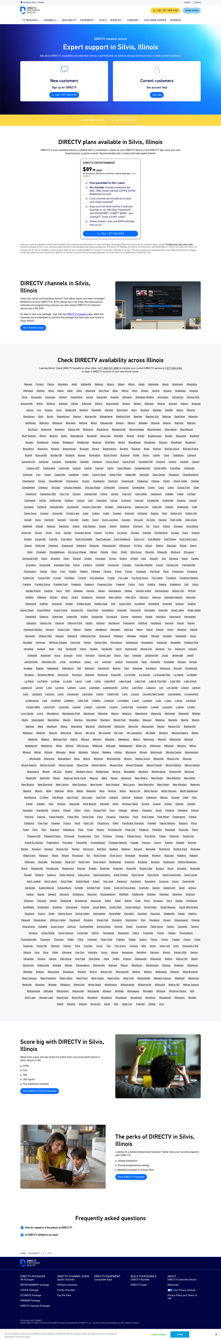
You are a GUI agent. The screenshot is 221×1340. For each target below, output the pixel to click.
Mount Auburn (29, 765)
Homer (87, 642)
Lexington (87, 694)
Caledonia (178, 455)
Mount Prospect (134, 765)
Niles (48, 791)
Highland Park (88, 636)
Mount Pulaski (154, 765)
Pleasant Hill (33, 836)
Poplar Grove (134, 836)
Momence (131, 752)
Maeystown (141, 713)
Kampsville (132, 661)
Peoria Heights (167, 823)
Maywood (66, 732)
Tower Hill (41, 946)
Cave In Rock (99, 474)
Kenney (117, 668)
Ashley (74, 403)
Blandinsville (119, 429)
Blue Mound (186, 429)
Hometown (116, 642)
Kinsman (77, 674)
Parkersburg (178, 816)
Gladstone (86, 597)
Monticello (35, 758)
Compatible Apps (103, 1279)
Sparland (29, 913)
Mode (72, 752)
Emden (88, 558)
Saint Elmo (153, 875)
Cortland (41, 507)
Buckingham (109, 448)
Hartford (142, 623)
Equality (154, 558)
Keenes (40, 668)
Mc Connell (104, 732)
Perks (26, 829)
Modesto (83, 752)
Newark (28, 384)
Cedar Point (115, 474)
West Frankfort (48, 978)
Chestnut (43, 487)
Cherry (166, 481)
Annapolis (36, 397)
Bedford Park (123, 416)
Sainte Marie (82, 881)
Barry (134, 410)
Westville (27, 984)
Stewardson (40, 920)
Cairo (166, 455)
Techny (95, 933)
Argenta (114, 397)
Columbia (101, 500)
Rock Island (99, 862)
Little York (83, 700)
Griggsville (97, 616)
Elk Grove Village (77, 552)
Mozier (46, 771)
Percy (194, 823)
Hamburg (137, 616)
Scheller (79, 887)
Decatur (162, 519)
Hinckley (167, 636)
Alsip (79, 390)
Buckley (124, 448)
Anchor (156, 390)
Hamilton (161, 616)
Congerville (153, 500)
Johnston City (48, 661)
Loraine (76, 707)
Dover (49, 532)
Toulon (187, 939)
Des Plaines (89, 526)
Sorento (85, 907)
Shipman (29, 900)
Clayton (77, 494)
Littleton (96, 700)
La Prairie (42, 681)
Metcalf (162, 739)
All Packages (27, 1279)
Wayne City (106, 971)
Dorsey (38, 532)
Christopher (138, 487)
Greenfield (30, 616)
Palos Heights (56, 816)
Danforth (49, 519)
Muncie (116, 771)
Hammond (175, 616)
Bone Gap (105, 436)
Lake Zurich (190, 681)
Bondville (92, 436)
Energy (123, 558)
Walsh (194, 958)
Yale (116, 1004)
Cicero (151, 487)
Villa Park (80, 958)
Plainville (183, 829)
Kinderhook (191, 668)
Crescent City (142, 507)
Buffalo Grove (172, 448)
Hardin (89, 623)
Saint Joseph (34, 881)
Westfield (179, 978)
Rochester (56, 862)
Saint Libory (50, 881)
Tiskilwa (120, 939)
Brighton (96, 442)
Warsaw (112, 965)
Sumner (118, 926)
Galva (195, 584)
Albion (131, 384)
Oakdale (113, 797)
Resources (172, 1284)
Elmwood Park (30, 558)
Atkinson (149, 403)
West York (128, 978)
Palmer (195, 810)
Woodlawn (121, 997)
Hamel (148, 616)
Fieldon (84, 571)
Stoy (143, 920)
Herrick (160, 629)
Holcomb (75, 642)
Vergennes (127, 952)
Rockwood (168, 862)
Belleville (193, 416)
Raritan (76, 849)
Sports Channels (66, 1279)
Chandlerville (55, 481)
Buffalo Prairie (190, 448)
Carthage (27, 474)
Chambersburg (190, 474)
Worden (192, 997)
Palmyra (29, 816)
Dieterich (124, 526)
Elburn (149, 545)
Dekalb (39, 526)
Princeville (81, 842)
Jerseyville (177, 655)
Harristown (129, 623)
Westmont (193, 978)
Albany (110, 384)
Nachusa (189, 771)
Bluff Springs (29, 436)
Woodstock (165, 997)
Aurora (29, 410)
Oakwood (151, 797)
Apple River (77, 397)
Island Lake (104, 655)
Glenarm (144, 597)
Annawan (50, 397)
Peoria (50, 384)
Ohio (51, 803)
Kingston (29, 674)
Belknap (166, 416)
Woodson (150, 997)
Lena (25, 694)
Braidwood (42, 442)
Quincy (157, 842)
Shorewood (81, 900)
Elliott (124, 552)
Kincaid (178, 668)
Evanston (31, 565)
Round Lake (146, 868)
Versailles (28, 958)
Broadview (149, 442)
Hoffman (40, 642)
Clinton (114, 494)
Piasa (90, 829)
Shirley (53, 900)
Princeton (67, 842)
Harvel (180, 623)
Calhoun (191, 455)
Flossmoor (178, 571)
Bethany (191, 423)
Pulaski (134, 842)
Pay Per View (64, 1295)
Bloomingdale (136, 429)
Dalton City (191, 513)
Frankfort (171, 578)
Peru (43, 829)
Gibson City (178, 590)
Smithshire (43, 907)
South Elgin (115, 907)
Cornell (193, 500)
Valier (55, 952)
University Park (190, 946)
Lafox (98, 681)
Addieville (86, 384)
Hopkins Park (191, 642)
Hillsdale (131, 636)
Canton (172, 461)
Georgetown (114, 590)
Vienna (52, 958)
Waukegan (68, 971)
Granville (122, 610)
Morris (86, 758)
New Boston (27, 784)
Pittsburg (144, 829)
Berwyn (167, 423)
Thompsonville (28, 939)
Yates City (127, 1004)
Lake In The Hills (157, 681)
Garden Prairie (33, 590)
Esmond (173, 558)
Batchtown (29, 416)
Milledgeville (125, 745)
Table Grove (156, 926)
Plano (195, 829)
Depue (76, 526)
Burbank (70, 455)
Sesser (40, 894)
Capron (196, 461)
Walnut (168, 958)
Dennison (64, 526)
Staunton (155, 913)
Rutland (39, 875)
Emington (100, 558)
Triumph (88, 946)
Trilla (77, 946)
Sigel (137, 900)
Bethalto (179, 423)
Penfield (151, 823)
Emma (112, 558)
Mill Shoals (83, 745)
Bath (40, 416)
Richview (195, 849)
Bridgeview (83, 442)
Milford (69, 745)
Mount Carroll (66, 765)
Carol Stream (124, 468)
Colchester (29, 500)
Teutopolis (123, 933)
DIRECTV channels (76, 314)
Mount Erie (82, 765)
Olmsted (104, 803)
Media (195, 732)
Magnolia (156, 713)
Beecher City (152, 416)
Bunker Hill (56, 455)
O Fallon (44, 797)
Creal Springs (124, 507)
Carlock (77, 468)
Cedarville (130, 474)
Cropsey (44, 513)
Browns (55, 448)
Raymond (88, 849)
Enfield (134, 558)
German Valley (143, 590)
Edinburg (81, 545)
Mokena (107, 752)
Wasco (124, 965)
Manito (67, 720)
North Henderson (189, 791)
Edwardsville (109, 545)
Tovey (197, 939)
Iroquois (68, 655)
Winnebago (133, 991)
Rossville (131, 868)
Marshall (90, 726)
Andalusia (180, 390)
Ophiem (191, 803)
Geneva (90, 590)
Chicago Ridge (92, 487)
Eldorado (171, 545)
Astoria (126, 403)
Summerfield (86, 926)
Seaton (156, 887)
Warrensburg (82, 965)
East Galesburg (122, 539)
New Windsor (180, 784)
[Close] (216, 1334)
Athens (137, 403)
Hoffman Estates (58, 642)
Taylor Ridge (47, 933)
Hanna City (46, 623)
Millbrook (97, 745)
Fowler (111, 578)
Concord (139, 500)
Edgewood (67, 545)
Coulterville (73, 507)
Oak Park (101, 797)
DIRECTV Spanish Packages (35, 1305)
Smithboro (191, 900)
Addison (99, 384)
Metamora (148, 739)
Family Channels (66, 1290)
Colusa (114, 500)
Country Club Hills (91, 507)
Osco (112, 810)
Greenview (57, 616)
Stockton (88, 920)
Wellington (161, 971)
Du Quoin (122, 532)
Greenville (72, 616)
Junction (106, 661)
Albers (121, 384)
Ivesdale (136, 655)
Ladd (88, 681)
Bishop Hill (74, 429)
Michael (188, 739)
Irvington (90, 655)
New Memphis (145, 784)
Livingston (123, 700)
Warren (68, 965)
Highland (72, 636)
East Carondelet (83, 539)
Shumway (96, 900)
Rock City (70, 862)
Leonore (49, 694)
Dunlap (175, 532)
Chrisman (123, 487)
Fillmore (95, 571)
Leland (185, 687)
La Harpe (178, 674)
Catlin (85, 474)
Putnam (146, 842)
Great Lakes (177, 610)
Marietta (172, 720)
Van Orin (79, 952)
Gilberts (29, 597)
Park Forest (148, 816)
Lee (161, 687)
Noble (80, 791)
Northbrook (30, 797)
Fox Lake (123, 578)
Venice (114, 952)
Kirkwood (102, 674)
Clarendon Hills (48, 494)
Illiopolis (160, 649)
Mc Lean (118, 732)
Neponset (126, 778)
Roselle (92, 868)
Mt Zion (57, 771)
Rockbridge (115, 862)
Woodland (106, 997)
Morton (128, 758)
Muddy (69, 771)
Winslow (160, 991)
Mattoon (40, 732)
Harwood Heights (33, 629)
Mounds (187, 758)
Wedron (136, 971)
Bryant (95, 448)
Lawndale (94, 687)
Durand (196, 532)
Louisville (101, 707)
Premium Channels (67, 1284)
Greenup (44, 616)
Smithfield (28, 907)
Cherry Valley (180, 481)
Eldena (159, 545)
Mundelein (129, 771)
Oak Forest (72, 797)
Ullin (143, 946)
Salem (96, 881)
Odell (185, 797)
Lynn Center (27, 713)
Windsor (107, 991)
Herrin (170, 629)
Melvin (73, 739)
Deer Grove (191, 519)
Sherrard (190, 894)
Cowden (109, 507)
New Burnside (45, 784)
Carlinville (64, 468)
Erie (164, 558)
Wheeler (52, 984)
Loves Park (127, 707)
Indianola (180, 649)
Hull (60, 649)
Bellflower (30, 423)
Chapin (85, 481)
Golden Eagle (84, 603)
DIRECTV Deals (139, 1284)
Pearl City (89, 823)
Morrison (98, 758)
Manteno (105, 720)
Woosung (180, 997)
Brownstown (69, 448)
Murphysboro (159, 771)
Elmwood (189, 552)
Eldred (183, 545)
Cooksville (167, 500)
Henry (140, 629)
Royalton (182, 868)
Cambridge (70, 461)
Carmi (110, 468)
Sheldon (151, 894)
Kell (79, 668)
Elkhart (93, 552)
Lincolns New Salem (153, 694)
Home (22, 1253)
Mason (161, 726)
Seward (52, 894)
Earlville (53, 539)
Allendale (28, 390)
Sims (169, 900)
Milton (192, 745)
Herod (149, 629)
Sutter (129, 926)
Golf (113, 603)
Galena (162, 584)
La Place (29, 681)
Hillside (143, 636)
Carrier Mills (160, 468)
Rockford (129, 862)
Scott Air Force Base (124, 887)
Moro (77, 758)
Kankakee (169, 661)
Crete (194, 507)
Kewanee (137, 668)
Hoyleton (28, 649)
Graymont (135, 610)
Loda (158, 700)
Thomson (45, 939)
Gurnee (124, 616)
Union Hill (165, 946)
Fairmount (113, 565)
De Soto (150, 519)
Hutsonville (131, 649)
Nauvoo (94, 778)
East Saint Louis (188, 539)
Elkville (104, 552)
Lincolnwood (191, 694)
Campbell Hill (145, 461)
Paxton (67, 823)
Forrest (57, 578)
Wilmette (48, 991)
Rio (88, 855)
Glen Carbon (115, 597)
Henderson (101, 629)
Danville (74, 519)
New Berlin (189, 778)
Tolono (143, 939)
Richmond (164, 849)
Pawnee (55, 823)
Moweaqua (33, 771)
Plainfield (170, 829)
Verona (194, 952)
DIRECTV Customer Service (181, 1279)
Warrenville (99, 965)
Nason (56, 778)
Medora (45, 739)
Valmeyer (67, 952)
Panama (110, 816)
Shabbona (78, 894)
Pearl (77, 823)
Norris (123, 791)
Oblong (164, 797)
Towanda (28, 946)
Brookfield (176, 442)
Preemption (53, 842)
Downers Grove (83, 532)
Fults (141, 584)
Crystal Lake (72, 513)
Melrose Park (60, 739)
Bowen (168, 436)
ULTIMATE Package (30, 1295)
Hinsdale (27, 642)
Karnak (193, 661)
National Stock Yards (75, 778)
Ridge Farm (29, 855)
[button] (110, 1227)
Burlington (94, 455)
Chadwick (174, 474)
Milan (59, 745)
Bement (83, 423)
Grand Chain (27, 610)
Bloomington (154, 429)
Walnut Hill (181, 958)
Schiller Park (93, 887)
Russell (28, 875)
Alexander (153, 384)
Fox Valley (157, 578)
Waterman (192, 965)
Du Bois (109, 532)
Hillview (155, 636)
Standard (129, 913)
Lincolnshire (174, 694)
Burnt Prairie (110, 455)
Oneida (168, 803)
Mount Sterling (173, 765)
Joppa (87, 661)
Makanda (184, 713)
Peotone (183, 823)
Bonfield (118, 436)
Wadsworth (141, 958)
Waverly (82, 971)
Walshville (28, 965)
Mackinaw (89, 713)
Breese (55, 442)
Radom (169, 842)
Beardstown (63, 416)
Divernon (138, 526)
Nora (101, 791)
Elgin (30, 552)
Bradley (29, 442)
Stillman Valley (58, 920)
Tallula (170, 926)
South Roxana (167, 907)
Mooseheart (64, 758)
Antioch (63, 397)
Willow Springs (191, 984)
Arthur (39, 403)
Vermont (154, 952)
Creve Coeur (30, 513)
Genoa (101, 590)
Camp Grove (112, 461)
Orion (87, 810)
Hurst (118, 649)
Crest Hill (157, 507)
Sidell (118, 900)
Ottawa (134, 810)
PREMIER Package (30, 1300)
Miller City (141, 745)
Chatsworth (127, 481)
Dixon (156, 526)
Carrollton (175, 468)
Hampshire (190, 616)
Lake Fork (140, 681)
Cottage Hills (56, 507)
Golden (69, 603)
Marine (184, 720)
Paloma (41, 816)
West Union (113, 978)
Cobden (169, 494)
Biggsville (46, 429)
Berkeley (143, 423)
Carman (99, 468)
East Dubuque (103, 539)
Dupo (185, 532)
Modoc (95, 752)
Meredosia (123, 739)
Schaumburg (64, 887)
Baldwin (84, 410)
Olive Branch (89, 803)
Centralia (144, 474)
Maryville (133, 726)
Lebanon (151, 687)
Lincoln (135, 694)
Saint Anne (84, 875)
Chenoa (155, 481)
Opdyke (179, 803)
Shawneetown (107, 894)
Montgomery (191, 752)
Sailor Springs (67, 875)
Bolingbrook (77, 436)
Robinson (30, 862)
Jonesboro (74, 661)
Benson (120, 423)
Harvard (169, 623)
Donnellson (192, 526)
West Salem (97, 978)
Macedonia (53, 713)
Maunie (53, 732)
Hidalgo (59, 636)
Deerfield (27, 526)
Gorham (179, 603)
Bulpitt (28, 455)
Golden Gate (100, 603)
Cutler (106, 513)
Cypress (117, 513)
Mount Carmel (47, 765)
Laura (82, 687)
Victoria (41, 958)
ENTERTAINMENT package (34, 1284)
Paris (135, 816)
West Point (82, 978)
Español (197, 2)
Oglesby (40, 803)
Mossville (158, 758)
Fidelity (72, 571)
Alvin (134, 390)
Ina (169, 649)
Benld (94, 423)
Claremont (30, 494)
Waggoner (155, 958)
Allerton (41, 390)
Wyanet (83, 1004)
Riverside (143, 855)
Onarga (157, 803)
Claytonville (90, 494)
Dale (164, 513)
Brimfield (110, 442)
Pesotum (54, 829)
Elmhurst (175, 552)
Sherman (177, 894)
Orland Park (100, 810)
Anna (24, 397)
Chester (195, 481)
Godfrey (44, 603)
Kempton (89, 668)
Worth (60, 1004)
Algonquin (177, 384)
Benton (131, 423)
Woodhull (92, 997)
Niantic (38, 791)
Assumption (112, 403)
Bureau (82, 455)
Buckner (136, 448)
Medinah (33, 739)
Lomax (178, 700)
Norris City (134, 791)
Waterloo (179, 965)
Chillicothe (109, 487)
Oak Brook (57, 797)
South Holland (132, 907)
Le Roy (124, 687)
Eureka (195, 558)
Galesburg (175, 584)
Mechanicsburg (180, 732)
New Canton (62, 784)
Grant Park (92, 610)
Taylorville (82, 933)
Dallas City (176, 513)
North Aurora (151, 791)
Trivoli (99, 946)
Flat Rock (155, 571)
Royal (170, 868)
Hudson (41, 649)
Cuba (85, 513)
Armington (163, 397)
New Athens (141, 778)
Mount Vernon (192, 765)
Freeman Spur (104, 584)
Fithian (128, 571)
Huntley (94, 649)
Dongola (178, 526)
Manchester (38, 720)
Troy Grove (120, 946)
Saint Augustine (101, 875)
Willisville (160, 984)
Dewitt (113, 526)
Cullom (96, 513)
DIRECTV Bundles (140, 1279)
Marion (195, 720)
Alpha (60, 390)
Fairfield (100, 565)
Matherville (190, 726)
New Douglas (79, 784)
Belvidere (70, 423)
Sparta (41, 913)
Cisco (161, 487)
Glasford (100, 597)
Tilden (70, 939)
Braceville (181, 436)
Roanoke (169, 855)
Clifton (103, 494)
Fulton (131, 584)
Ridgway (43, 855)
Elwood (77, 558)
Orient (77, 810)
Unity (176, 946)
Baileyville (70, 410)
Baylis (50, 416)
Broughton (28, 448)
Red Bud (101, 849)
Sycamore (141, 926)
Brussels (84, 448)
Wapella (57, 965)
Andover (193, 390)
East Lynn (139, 539)
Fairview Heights (143, 565)
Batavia (191, 410)
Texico (135, 933)
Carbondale (49, 468)
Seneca (192, 887)
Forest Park (44, 578)
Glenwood (30, 603)
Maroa (64, 726)
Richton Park (180, 849)
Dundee (147, 532)
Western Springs (162, 978)
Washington (152, 965)
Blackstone (102, 429)
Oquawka (28, 810)
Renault (138, 849)
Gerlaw (128, 590)
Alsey (70, 390)
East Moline (154, 539)
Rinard (65, 855)
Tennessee (108, 933)
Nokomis (91, 791)
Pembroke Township (133, 823)
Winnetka (148, 991)
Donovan (26, 532)
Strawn (167, 920)
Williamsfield (127, 984)
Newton (27, 791)
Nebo (104, 778)
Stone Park (102, 920)
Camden (84, 461)
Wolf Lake (30, 997)
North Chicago (168, 791)
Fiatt (62, 571)
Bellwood (57, 423)
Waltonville (43, 965)
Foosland (192, 571)
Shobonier (65, 900)
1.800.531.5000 (110, 368)
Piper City (130, 829)
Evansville (45, 565)
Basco (179, 410)
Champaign (28, 481)
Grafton (192, 603)
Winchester (93, 991)
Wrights (71, 1004)
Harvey (191, 623)
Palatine (169, 810)
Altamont (90, 390)
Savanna (164, 881)
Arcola (89, 397)
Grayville (163, 610)
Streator (195, 920)
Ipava (57, 655)
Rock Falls (84, 862)
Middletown (31, 745)
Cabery (156, 455)
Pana (100, 816)
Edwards (94, 545)
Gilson (64, 597)
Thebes (171, 933)
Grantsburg (108, 610)
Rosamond (68, 868)
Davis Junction (110, 519)
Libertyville (113, 694)
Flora (166, 571)
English (187, 2)
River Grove (116, 855)
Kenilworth (103, 668)
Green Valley (194, 610)
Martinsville (104, 726)
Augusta (196, 403)
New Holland (112, 784)
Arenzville (102, 397)
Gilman (53, 597)
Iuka (126, 655)
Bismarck (88, 429)
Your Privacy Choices (184, 1290)
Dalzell (27, 519)
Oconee (175, 797)
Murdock (143, 771)
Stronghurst (28, 926)
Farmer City (172, 565)
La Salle (67, 681)
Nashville (45, 778)
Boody (141, 436)
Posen (162, 836)
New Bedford (173, 778)
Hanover (59, 623)
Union (153, 946)
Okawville (74, 803)
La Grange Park (162, 674)
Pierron (100, 829)
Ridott (55, 855)
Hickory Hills (45, 636)
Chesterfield (28, 487)
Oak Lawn (87, 797)
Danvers (61, 519)
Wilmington (63, 991)
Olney (115, 803)
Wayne (93, 971)
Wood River (78, 997)
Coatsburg (156, 494)
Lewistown (73, 694)
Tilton (80, 939)
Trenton (67, 946)
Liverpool (109, 700)
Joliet (63, 661)
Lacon (78, 681)
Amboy (145, 390)
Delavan (51, 526)
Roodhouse (52, 868)
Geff (67, 590)
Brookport (190, 442)
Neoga (114, 778)
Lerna (61, 694)
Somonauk (71, 907)
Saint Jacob (190, 875)
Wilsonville (78, 991)
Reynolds (150, 849)
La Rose (55, 681)
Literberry (69, 700)
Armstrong (177, 397)
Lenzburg (37, 694)
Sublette (42, 926)
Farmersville (188, 565)
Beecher (138, 416)
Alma (51, 390)
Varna (104, 952)
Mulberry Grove (84, 771)
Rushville (195, 868)
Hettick (193, 629)
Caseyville (59, 474)
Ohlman (61, 803)
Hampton (31, 623)
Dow (57, 532)
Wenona (174, 971)
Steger (181, 913)
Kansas (182, 661)
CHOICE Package (29, 1290)
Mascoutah (148, 726)
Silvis (147, 900)
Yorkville (140, 1004)
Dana (38, 519)
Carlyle (88, 468)
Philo (80, 829)
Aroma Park (193, 397)
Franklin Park (61, 584)
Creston (169, 507)
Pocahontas (84, 836)
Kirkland (89, 674)
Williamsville (144, 984)
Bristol (121, 442)
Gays (59, 590)
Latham (72, 687)
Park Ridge (163, 816)
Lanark (39, 687)
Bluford (53, 436)
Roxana (160, 868)
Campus (160, 461)
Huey (51, 649)
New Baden (157, 778)
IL (43, 1253)
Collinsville (55, 500)
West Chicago (29, 978)
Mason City (174, 726)
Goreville (167, 603)
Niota (70, 791)
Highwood (104, 636)
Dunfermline (160, 532)
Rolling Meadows (187, 862)
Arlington (127, 397)
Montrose (49, 758)
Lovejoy (113, 707)
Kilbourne (165, 668)
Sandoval (122, 881)
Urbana (27, 952)
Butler (136, 455)
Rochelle (42, 862)
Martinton (119, 726)
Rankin (24, 849)
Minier (37, 752)
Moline (118, 752)
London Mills (33, 707)
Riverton (156, 855)
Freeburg (89, 584)
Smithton (57, 907)
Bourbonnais (154, 436)
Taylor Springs (65, 933)
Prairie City (188, 836)
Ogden (29, 803)
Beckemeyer (106, 416)
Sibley (108, 900)
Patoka (192, 816)
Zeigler (152, 1004)
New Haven (96, 784)
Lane (49, 687)
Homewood (132, 642)
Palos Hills (73, 816)
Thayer (160, 933)
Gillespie (41, 597)
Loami (135, 700)
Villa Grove (65, 958)
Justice (119, 661)
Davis (95, 519)
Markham (52, 726)
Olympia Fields (130, 803)
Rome (24, 868)
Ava (39, 410)
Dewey (102, 526)
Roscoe (81, 868)
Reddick (113, 849)
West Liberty (66, 978)
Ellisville (149, 552)
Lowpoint (167, 707)
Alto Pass (104, 390)
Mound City (173, 758)
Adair (74, 384)
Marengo (160, 720)
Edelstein (53, 545)
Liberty (100, 694)
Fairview (126, 565)
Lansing (59, 687)
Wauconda (53, 971)
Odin (194, 797)
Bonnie (130, 436)
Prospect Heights (118, 842)
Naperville (31, 778)
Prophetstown (98, 842)
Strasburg (154, 920)
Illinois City (146, 649)
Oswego (123, 810)
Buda (146, 448)
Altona (125, 390)
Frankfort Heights (189, 578)
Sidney (128, 900)
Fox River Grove (140, 578)
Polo (96, 836)
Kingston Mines (46, 674)
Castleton (74, 474)
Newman (195, 784)
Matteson (28, 732)
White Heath (94, 984)
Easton (28, 545)
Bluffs (43, 436)
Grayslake (149, 610)
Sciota (107, 887)
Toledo (132, 939)
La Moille (192, 674)
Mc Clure (90, 732)
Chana (41, 481)
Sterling (192, 913)
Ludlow (180, 707)
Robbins (181, 855)
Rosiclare (118, 868)
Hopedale (175, 642)
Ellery (114, 552)
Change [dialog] (41, 2)
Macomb (103, 713)
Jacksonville (151, 655)
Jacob (165, 655)
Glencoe (156, 597)
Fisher (118, 571)
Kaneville (155, 661)
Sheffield (123, 894)
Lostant (88, 707)
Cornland (29, 507)
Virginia (127, 958)
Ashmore (86, 403)
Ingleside (32, 655)
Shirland (41, 900)
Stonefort (117, 920)
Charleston (98, 481)
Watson (40, 971)
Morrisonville (113, 758)
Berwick (155, 423)
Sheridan (164, 894)
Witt (192, 991)
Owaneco (147, 810)
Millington (155, 745)
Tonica (164, 939)
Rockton (155, 862)
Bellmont (44, 423)
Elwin (66, 558)
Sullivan (71, 926)
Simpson (158, 900)
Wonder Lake (46, 997)
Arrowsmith (27, 403)
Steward (25, 920)
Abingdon (63, 384)
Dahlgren (142, 513)
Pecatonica (103, 823)
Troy (108, 946)
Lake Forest (125, 681)
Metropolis (175, 739)
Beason (77, 416)
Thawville (148, 933)
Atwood (173, 403)
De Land (138, 519)
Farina (159, 565)
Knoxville (116, 674)
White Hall (79, 984)
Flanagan (141, 571)
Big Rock (32, 429)
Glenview (191, 597)
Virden (116, 958)
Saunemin (150, 881)
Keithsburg (68, 668)
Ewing (76, 565)
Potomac (174, 836)
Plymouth (69, 836)
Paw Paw (43, 823)
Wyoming (95, 1004)
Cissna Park (183, 487)
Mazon (78, 732)
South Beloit (99, 907)
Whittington (111, 984)
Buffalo (157, 448)
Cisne (171, 487)
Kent (126, 668)
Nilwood (59, 791)
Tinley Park (106, 939)
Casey (47, 474)
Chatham (113, 481)
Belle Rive (180, 416)
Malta (25, 720)
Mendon (97, 739)
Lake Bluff (109, 681)
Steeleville (169, 913)
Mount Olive (116, 765)
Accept (180, 1334)
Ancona (167, 390)
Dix (148, 526)
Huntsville (106, 649)
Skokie (179, 900)
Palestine (182, 810)
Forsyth (82, 578)
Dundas (135, 532)
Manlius (78, 720)
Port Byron (150, 836)
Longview (64, 707)
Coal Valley (141, 494)
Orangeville (42, 810)
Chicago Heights (72, 487)
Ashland (63, 403)
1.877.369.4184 (173, 368)
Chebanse (142, 481)
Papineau (124, 816)
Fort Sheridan (97, 578)
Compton (126, 500)
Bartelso (157, 410)
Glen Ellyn (130, 597)
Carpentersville (142, 468)
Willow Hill (174, 984)
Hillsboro (118, 636)
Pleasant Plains (52, 836)
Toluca (153, 939)
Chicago (55, 487)
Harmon (100, 623)
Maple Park (120, 720)
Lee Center (172, 687)
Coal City (127, 494)
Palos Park (88, 816)
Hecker (88, 629)
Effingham (124, 545)
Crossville (57, 513)
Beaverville (90, 416)
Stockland (74, 920)
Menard (85, 739)
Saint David (137, 875)
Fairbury (87, 565)
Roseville (104, 868)
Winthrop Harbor (177, 991)
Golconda (57, 603)
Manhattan (53, 720)
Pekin (116, 823)
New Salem (163, 784)
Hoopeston (147, 642)
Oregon (67, 810)
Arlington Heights (144, 397)
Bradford (194, 436)
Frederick (76, 584)
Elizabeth (41, 552)
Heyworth (30, 636)
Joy (96, 661)
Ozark (159, 810)
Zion (161, 1004)
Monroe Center (173, 752)
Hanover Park (75, 623)
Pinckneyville (115, 829)
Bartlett (169, 410)
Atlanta (161, 403)
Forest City (28, 578)
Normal (112, 791)
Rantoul (48, 849)
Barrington (122, 410)
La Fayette (129, 674)
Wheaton (40, 984)
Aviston (49, 410)
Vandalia (92, 952)
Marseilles (76, 726)
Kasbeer (28, 668)
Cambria (56, 461)
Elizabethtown (57, 552)
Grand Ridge (43, 610)
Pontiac (119, 836)
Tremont (55, 946)
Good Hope (125, 603)
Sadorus (51, 875)
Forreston (69, 578)
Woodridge (136, 997)
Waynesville (122, 971)
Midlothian (46, 745)
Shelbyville (137, 894)
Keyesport (151, 668)
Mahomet (170, 713)
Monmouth (156, 752)
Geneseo (78, 590)
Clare (196, 487)
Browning (43, 448)
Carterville (189, 468)
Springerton (99, 913)
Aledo (141, 384)
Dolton (166, 526)
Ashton (98, 403)
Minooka (60, 752)
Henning (128, 629)
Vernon (166, 952)
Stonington (131, 920)
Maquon (147, 720)
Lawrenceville (110, 687)
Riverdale (130, 855)
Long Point (49, 707)
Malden (196, 713)
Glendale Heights (173, 597)
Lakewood (26, 687)
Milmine (181, 745)
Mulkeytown (102, 771)
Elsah (44, 558)
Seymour (64, 894)
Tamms (195, 926)
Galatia (151, 584)
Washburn (136, 965)
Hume (83, 649)
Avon (59, 410)
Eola (143, 558)
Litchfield (56, 700)
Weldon (148, 971)
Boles (64, 436)
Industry (193, 649)
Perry (35, 829)
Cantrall (184, 461)
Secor (182, 887)
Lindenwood (32, 700)
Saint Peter (66, 881)
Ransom (36, 849)
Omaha (145, 803)
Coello (180, 494)
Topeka (176, 939)
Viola (106, 958)
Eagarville (40, 539)
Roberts (194, 855)
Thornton (59, 939)
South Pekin (150, 907)
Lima (125, 694)
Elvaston (55, 558)
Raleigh (180, 842)
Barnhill (109, 410)
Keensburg (52, 668)
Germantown (162, 590)
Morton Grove (142, 758)
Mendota (110, 739)
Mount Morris (99, 765)
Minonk (48, 752)
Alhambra (192, 384)
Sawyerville (188, 881)
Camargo (44, 461)
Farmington (30, 571)
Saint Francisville (172, 875)
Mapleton (134, 720)
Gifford (191, 590)
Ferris (54, 571)
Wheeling (65, 984)
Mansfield (91, 720)
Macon (115, 713)
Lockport (147, 700)
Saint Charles (121, 875)
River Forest (100, 855)
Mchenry (163, 732)
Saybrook (30, 887)
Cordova (181, 500)
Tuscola (133, 946)
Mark (40, 726)
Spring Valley (82, 913)
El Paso (138, 545)
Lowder (155, 707)
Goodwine (153, 603)
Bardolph (96, 410)
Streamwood (181, 920)
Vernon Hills (180, 952)
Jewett (190, 655)
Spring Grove (65, 913)
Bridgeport (68, 442)
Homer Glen (100, 642)
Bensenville (106, 423)
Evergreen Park (62, 565)
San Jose (108, 881)
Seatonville (169, 887)
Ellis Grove (136, 552)
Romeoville (37, 868)
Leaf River (137, 687)
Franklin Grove (42, 584)
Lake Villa (175, 681)
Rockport (142, 862)
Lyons (40, 713)
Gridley (84, 616)
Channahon (72, 481)
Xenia (107, 1004)
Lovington (142, 707)
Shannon (92, 894)
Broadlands (135, 442)
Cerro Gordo (158, 474)
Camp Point (128, 461)
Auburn (184, 403)
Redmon (125, 849)
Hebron (77, 629)
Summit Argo (104, 926)
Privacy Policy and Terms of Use (182, 1297)
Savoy (175, 881)
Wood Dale (62, 997)
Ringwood (77, 855)
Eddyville (40, 545)
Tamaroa (182, 926)
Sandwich (135, 881)
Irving (79, 655)
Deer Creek (176, 519)
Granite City (77, 610)
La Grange (144, 674)
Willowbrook (33, 991)
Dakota (154, 513)
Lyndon (191, 707)
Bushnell (125, 455)
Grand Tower (60, 610)
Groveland (111, 616)
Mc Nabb (150, 732)
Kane (144, 661)
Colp (90, 500)
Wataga (166, 965)
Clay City (64, 494)
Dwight (28, 539)
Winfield (119, 991)
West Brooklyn (190, 971)
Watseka (27, 971)
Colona (80, 500)
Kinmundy (63, 674)
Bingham (59, 429)
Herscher (181, 629)
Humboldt (71, 649)
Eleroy (193, 545)
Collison (69, 500)
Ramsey (192, 842)
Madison (127, 713)
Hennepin (115, 629)
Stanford (142, 913)
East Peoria (170, 539)
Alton (115, 390)
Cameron (97, 461)
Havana (50, 629)
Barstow (145, 410)
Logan (168, 700)
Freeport (120, 584)
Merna (136, 739)
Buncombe (41, 455)
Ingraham (46, 655)
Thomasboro (186, 933)
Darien (85, 519)
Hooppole (162, 642)
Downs (98, 532)
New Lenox (129, 784)
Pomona (107, 836)
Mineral (27, 752)
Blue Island (170, 429)
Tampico (33, 933)
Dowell (67, 532)
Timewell (92, 939)
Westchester (143, 978)
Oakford (126, 797)
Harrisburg (114, 623)
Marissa (30, 726)
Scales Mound (46, 887)
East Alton (66, 539)
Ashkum (50, 403)
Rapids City (62, 849)
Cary (38, 474)
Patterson (29, 823)
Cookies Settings (158, 1334)
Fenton (43, 571)
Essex (185, 558)
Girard (74, 597)
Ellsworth (162, 552)
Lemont (196, 687)
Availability (34, 1253)
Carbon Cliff (33, 468)
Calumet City (28, 461)
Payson (40, 384)
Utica (45, 952)
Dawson (126, 519)
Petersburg (68, 829)
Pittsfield (156, 829)
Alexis (165, 384)
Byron (146, 455)
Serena (30, 894)
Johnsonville (31, 661)
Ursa (37, 952)
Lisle (44, 700)
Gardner (48, 590)
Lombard (191, 700)
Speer (52, 913)
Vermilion (141, 952)
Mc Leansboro (134, 732)
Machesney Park (71, 713)
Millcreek (110, 745)
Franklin (27, 584)
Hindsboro (180, 636)
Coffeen (191, 494)
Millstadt (169, 745)
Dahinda (129, 513)
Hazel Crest (64, 629)
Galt (186, 584)
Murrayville (175, 771)
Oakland (138, 797)
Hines (193, 636)
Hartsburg (156, 623)
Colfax (42, 500)
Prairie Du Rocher (34, 842)
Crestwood (182, 507)
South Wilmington (188, 907)
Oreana (55, 810)
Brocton (163, 442)
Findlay (107, 571)
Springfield (114, 913)
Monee (143, 752)
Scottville (144, 887)
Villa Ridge (94, 958)
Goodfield (140, 603)
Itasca (117, 655)
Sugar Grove (57, 926)
